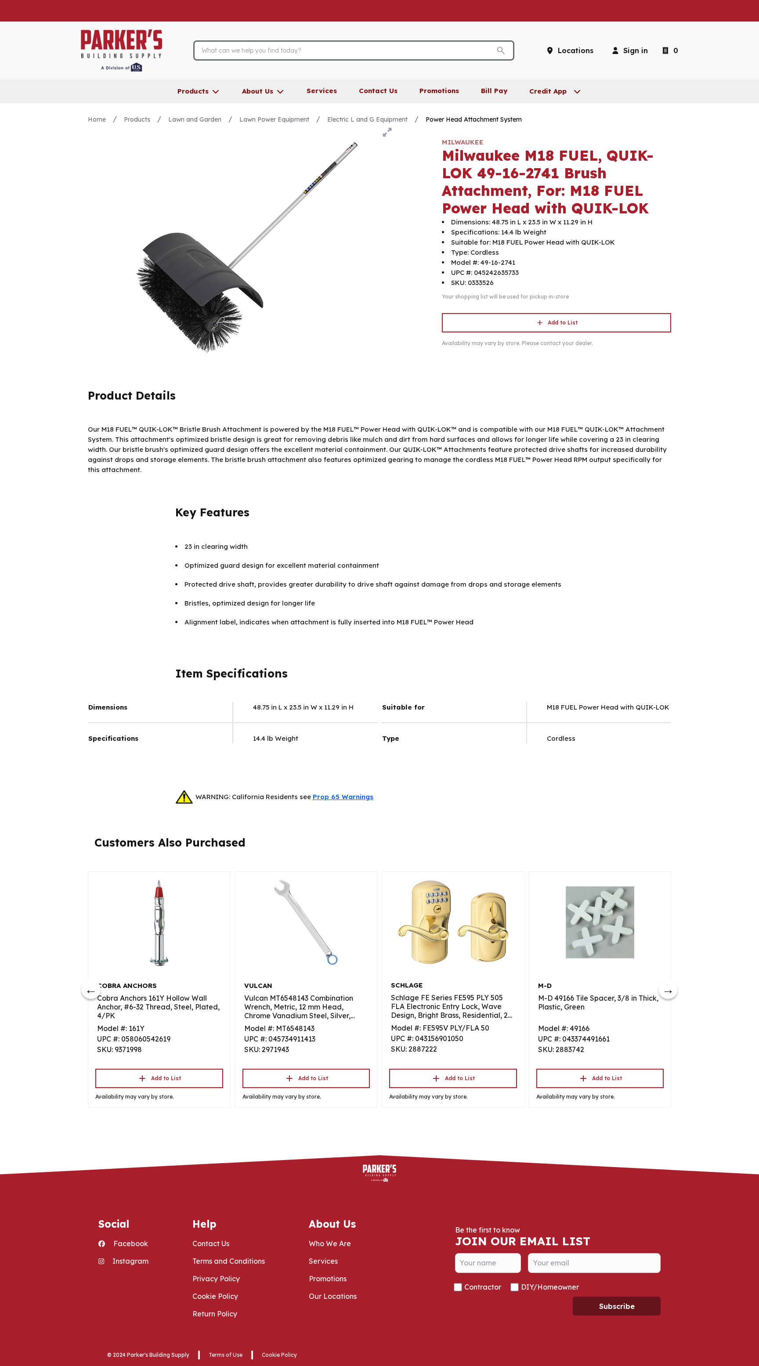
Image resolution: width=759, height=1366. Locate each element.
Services (323, 1261)
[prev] (91, 989)
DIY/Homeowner (550, 1287)
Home (97, 119)
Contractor (482, 1287)
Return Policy (214, 1313)
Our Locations (333, 1296)
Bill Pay (494, 91)
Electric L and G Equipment (367, 119)
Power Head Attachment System (474, 119)
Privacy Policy (216, 1278)
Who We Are (330, 1243)
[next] (668, 989)
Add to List (563, 322)
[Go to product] (159, 922)
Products (137, 119)
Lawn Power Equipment (274, 119)
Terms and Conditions (228, 1261)
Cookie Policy (215, 1296)
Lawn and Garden (194, 119)
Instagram (129, 1261)
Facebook (130, 1243)
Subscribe (617, 1306)
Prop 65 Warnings (343, 797)
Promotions (328, 1278)
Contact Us (210, 1243)
